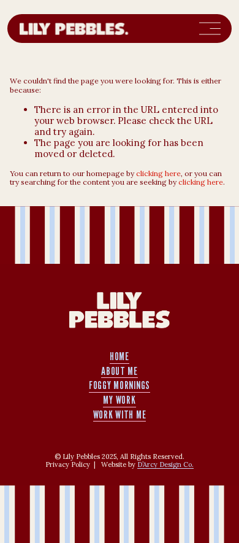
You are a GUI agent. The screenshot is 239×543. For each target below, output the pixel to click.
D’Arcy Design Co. (165, 465)
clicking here (158, 173)
